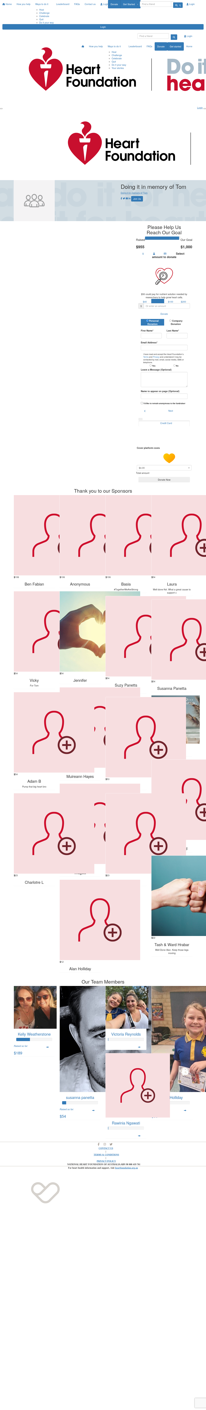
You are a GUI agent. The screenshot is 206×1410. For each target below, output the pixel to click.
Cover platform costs (148, 447)
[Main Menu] (1, 108)
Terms (146, 356)
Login (103, 26)
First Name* (147, 330)
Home (189, 46)
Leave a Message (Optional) (156, 369)
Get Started (129, 4)
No (176, 365)
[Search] (176, 5)
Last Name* (173, 330)
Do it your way (46, 22)
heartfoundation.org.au (126, 1168)
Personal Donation (153, 322)
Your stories (118, 68)
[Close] (204, 108)
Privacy (156, 356)
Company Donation (177, 322)
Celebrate (44, 16)
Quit (41, 19)
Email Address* (149, 342)
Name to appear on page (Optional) (160, 391)
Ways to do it (114, 46)
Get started (175, 46)
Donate (114, 4)
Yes (153, 365)
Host (114, 52)
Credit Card (166, 423)
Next (170, 410)
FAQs (149, 46)
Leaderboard (135, 46)
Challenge (44, 12)
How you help (96, 46)
